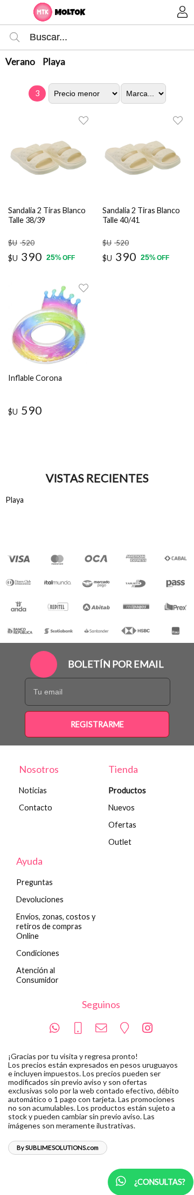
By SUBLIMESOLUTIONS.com (58, 1147)
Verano (20, 61)
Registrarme (97, 724)
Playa (54, 61)
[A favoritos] (83, 120)
